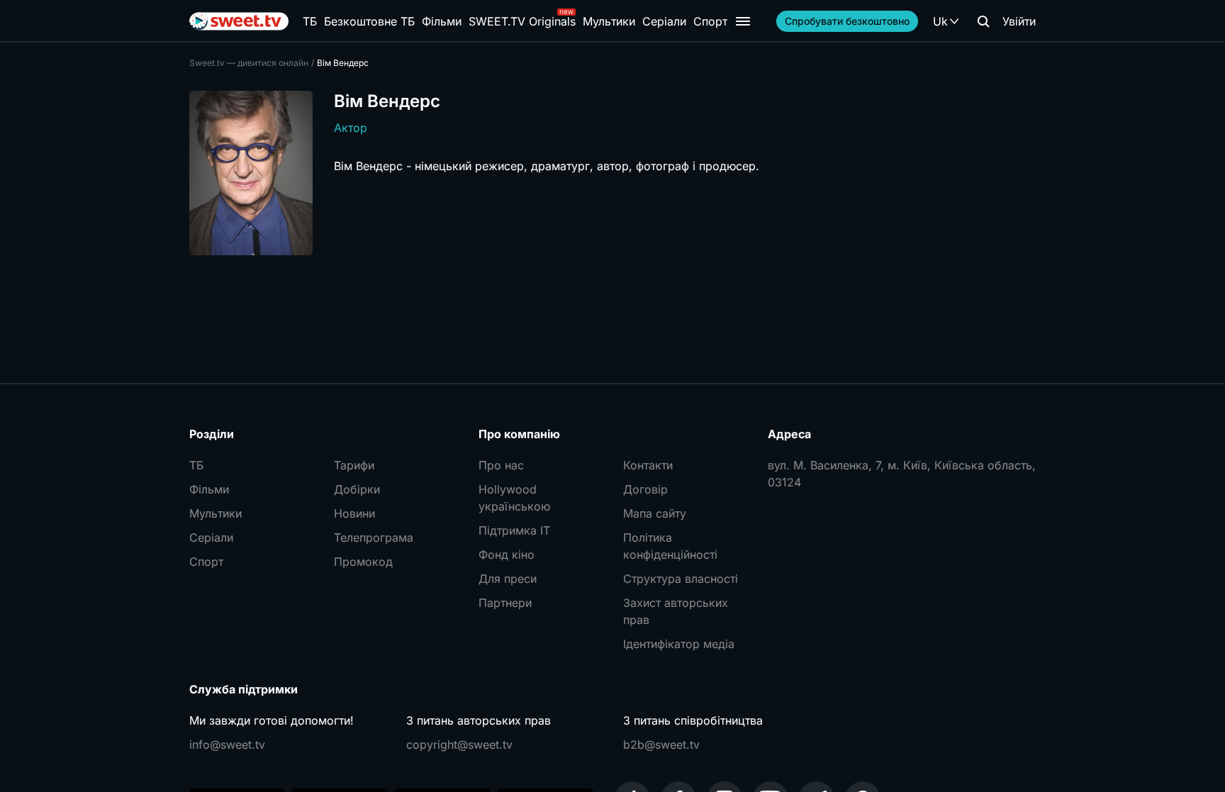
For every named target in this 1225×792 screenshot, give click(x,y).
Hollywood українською (514, 497)
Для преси (508, 578)
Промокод (363, 561)
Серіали (664, 21)
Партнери (505, 603)
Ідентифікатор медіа (678, 644)
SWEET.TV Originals (522, 21)
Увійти (1019, 21)
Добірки (357, 489)
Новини (354, 513)
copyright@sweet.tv (459, 744)
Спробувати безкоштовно (847, 21)
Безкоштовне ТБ (369, 21)
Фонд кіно (507, 554)
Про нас (501, 465)
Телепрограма (373, 537)
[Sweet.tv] (239, 21)
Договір (645, 489)
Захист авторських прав (675, 611)
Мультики (609, 21)
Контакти (648, 465)
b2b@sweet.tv (661, 744)
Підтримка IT (514, 530)
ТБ (310, 21)
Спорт (710, 21)
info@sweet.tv (227, 744)
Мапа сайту (654, 513)
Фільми (442, 21)
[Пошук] (983, 21)
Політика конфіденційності (670, 546)
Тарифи (354, 465)
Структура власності (680, 578)
